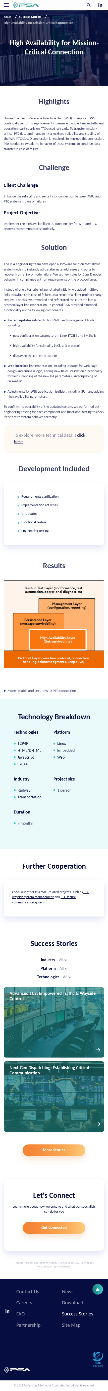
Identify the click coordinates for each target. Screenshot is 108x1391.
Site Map (71, 1325)
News (67, 1292)
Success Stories (77, 1314)
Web (61, 758)
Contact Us (27, 1292)
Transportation (29, 797)
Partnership (28, 1325)
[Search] (89, 5)
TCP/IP (23, 744)
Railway (24, 791)
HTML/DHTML (29, 751)
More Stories (54, 1150)
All (61, 960)
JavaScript (26, 758)
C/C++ (23, 764)
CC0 (77, 1263)
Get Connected (54, 1228)
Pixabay (52, 1263)
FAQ (20, 1314)
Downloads (73, 1303)
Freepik (66, 1266)
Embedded (66, 751)
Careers (24, 1303)
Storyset (45, 1266)
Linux (61, 744)
